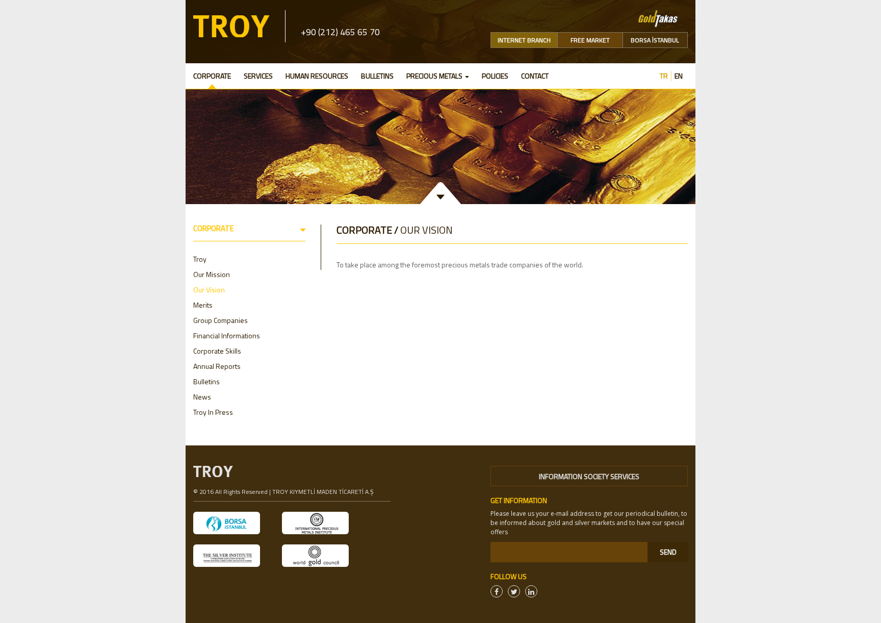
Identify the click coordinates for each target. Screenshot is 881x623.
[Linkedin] (531, 591)
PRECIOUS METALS (435, 75)
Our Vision (209, 289)
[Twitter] (514, 591)
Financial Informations (226, 335)
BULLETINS (377, 75)
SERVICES (258, 75)
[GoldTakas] (658, 17)
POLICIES (495, 75)
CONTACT (535, 75)
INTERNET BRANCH (524, 40)
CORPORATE (212, 75)
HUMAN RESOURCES (317, 75)
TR (664, 76)
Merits (203, 305)
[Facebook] (496, 591)
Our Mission (211, 274)
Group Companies (220, 320)
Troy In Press (213, 412)
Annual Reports (217, 366)
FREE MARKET (590, 40)
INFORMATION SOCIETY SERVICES (589, 476)
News (202, 396)
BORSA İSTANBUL (655, 40)
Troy (199, 259)
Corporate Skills (217, 350)
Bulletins (206, 381)
